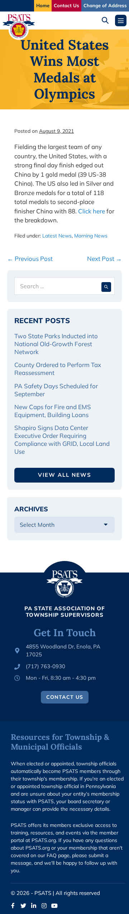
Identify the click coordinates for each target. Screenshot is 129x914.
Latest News (57, 235)
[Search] (106, 286)
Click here (91, 211)
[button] (108, 20)
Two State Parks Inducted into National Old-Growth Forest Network (56, 344)
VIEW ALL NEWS (64, 474)
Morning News (91, 235)
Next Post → (104, 258)
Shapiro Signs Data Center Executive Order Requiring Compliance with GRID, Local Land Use (62, 439)
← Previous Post (30, 258)
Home (42, 5)
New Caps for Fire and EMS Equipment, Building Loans (52, 410)
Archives (31, 509)
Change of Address (105, 5)
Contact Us (66, 5)
